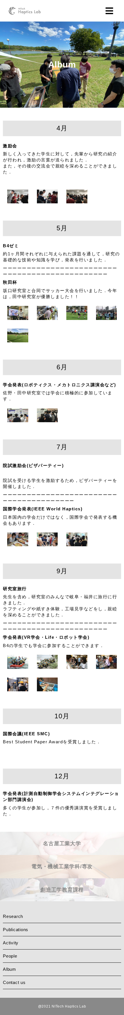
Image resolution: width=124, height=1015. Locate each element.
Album (9, 969)
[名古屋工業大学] (62, 852)
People (10, 956)
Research (13, 916)
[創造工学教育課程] (62, 899)
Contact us (14, 982)
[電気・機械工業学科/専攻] (62, 876)
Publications (15, 929)
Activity (10, 942)
